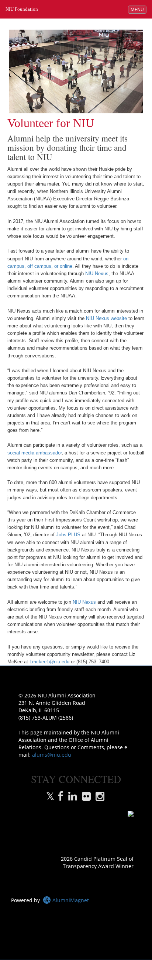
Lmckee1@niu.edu (49, 661)
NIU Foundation (22, 9)
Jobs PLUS (68, 534)
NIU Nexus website (106, 318)
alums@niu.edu (51, 754)
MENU (138, 9)
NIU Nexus (96, 273)
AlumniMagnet (70, 900)
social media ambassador (34, 453)
